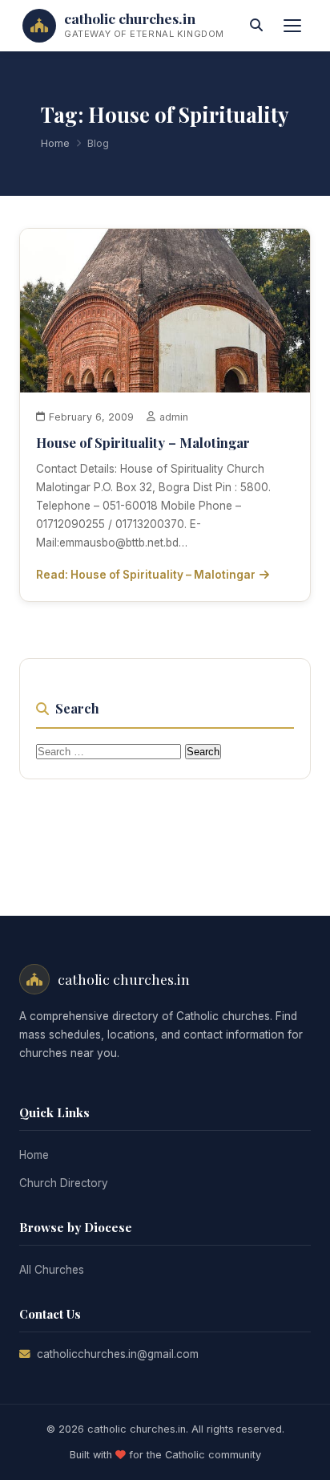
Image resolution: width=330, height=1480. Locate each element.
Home (55, 143)
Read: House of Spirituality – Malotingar (146, 574)
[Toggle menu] (292, 26)
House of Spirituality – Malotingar (143, 442)
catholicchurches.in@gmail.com (118, 1354)
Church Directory (63, 1183)
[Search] (256, 25)
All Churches (51, 1269)
